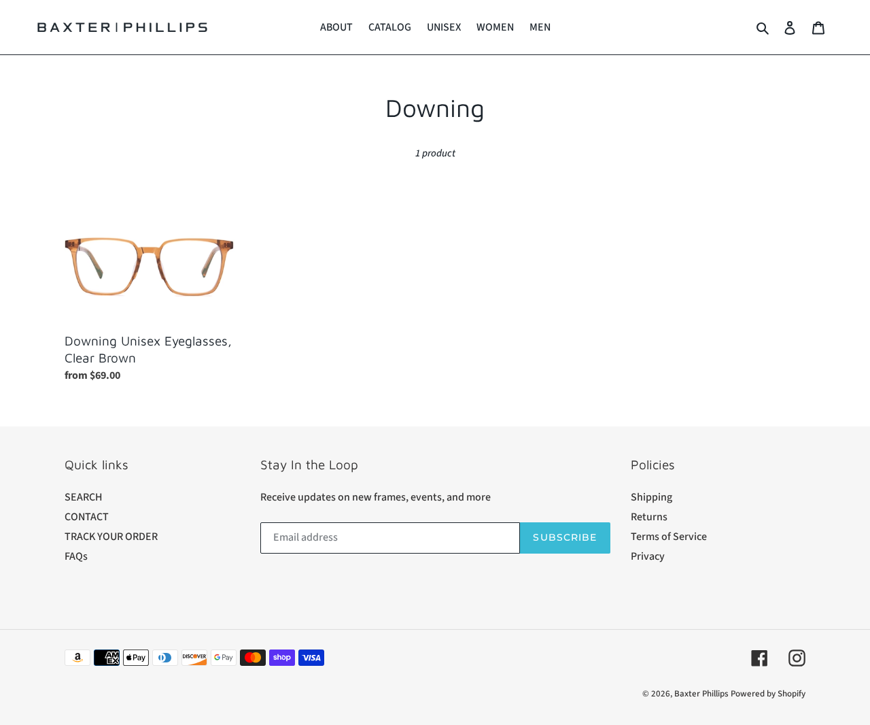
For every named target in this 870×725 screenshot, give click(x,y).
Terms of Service (669, 536)
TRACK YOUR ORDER (111, 536)
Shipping (651, 497)
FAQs (76, 556)
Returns (649, 516)
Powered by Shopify (768, 694)
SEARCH (84, 497)
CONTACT (87, 516)
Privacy (648, 556)
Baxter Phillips (701, 694)
